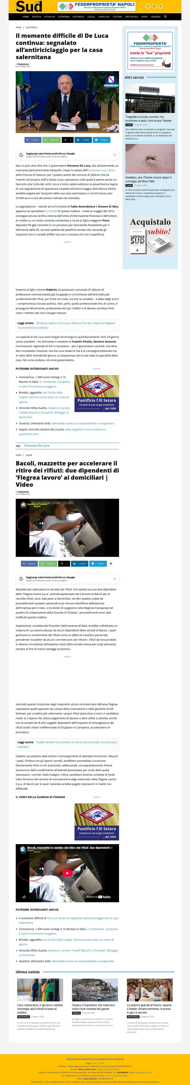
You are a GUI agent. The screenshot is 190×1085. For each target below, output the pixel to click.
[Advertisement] (67, 264)
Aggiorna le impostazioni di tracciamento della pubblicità (95, 1058)
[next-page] (131, 206)
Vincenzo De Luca (37, 445)
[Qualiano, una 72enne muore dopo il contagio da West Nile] (150, 159)
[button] (165, 16)
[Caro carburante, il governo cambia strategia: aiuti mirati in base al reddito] (40, 990)
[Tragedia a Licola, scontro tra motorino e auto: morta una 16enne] (150, 98)
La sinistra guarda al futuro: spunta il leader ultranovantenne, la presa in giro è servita (149, 1008)
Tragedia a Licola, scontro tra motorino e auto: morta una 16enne (148, 118)
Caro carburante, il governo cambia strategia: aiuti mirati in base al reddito (40, 1008)
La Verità (51, 211)
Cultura (76, 1013)
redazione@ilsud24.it (143, 1072)
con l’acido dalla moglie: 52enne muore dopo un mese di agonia (44, 397)
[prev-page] (126, 206)
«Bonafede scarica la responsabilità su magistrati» (83, 423)
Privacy (94, 1063)
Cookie (101, 1063)
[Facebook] (148, 6)
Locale (29, 455)
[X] (160, 6)
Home (19, 27)
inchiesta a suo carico (101, 170)
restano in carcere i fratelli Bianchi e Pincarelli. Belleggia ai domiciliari (44, 412)
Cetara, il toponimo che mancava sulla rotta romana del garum (93, 1007)
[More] (111, 564)
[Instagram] (154, 6)
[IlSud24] (33, 6)
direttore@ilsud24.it (111, 1069)
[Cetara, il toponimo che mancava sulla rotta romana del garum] (95, 990)
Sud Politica (31, 27)
